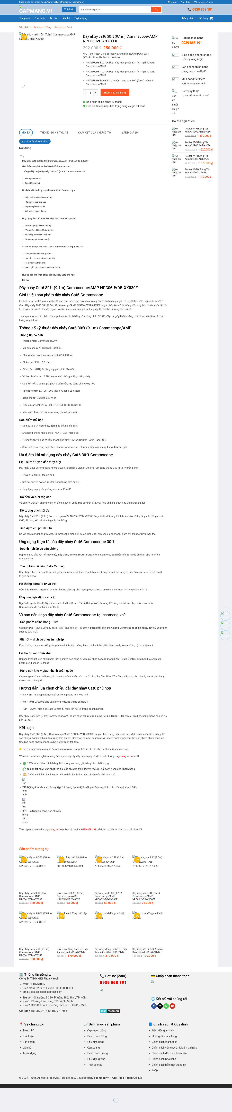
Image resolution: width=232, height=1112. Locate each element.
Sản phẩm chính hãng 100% (38, 253)
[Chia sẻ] (23, 1091)
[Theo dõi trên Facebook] (154, 1006)
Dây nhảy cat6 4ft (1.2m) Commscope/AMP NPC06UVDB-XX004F (108, 896)
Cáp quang (93, 1047)
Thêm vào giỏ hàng (115, 92)
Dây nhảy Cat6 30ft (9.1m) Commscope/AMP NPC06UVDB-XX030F (55, 161)
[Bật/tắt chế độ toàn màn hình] (13, 1091)
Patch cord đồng (42, 27)
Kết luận (26, 280)
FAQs (155, 1070)
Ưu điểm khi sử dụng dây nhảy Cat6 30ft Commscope (48, 190)
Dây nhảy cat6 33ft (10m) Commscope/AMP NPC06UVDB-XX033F (33, 896)
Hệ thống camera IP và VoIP (38, 234)
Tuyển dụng (80, 18)
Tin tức (53, 18)
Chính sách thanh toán (164, 1041)
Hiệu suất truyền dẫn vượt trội (38, 197)
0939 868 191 (202, 9)
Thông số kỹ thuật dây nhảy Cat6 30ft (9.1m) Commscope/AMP (53, 171)
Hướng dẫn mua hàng (164, 1036)
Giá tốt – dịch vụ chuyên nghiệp (40, 258)
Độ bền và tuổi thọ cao (35, 202)
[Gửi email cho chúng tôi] (160, 1006)
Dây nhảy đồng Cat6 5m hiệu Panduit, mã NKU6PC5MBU (72, 951)
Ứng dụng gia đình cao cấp (37, 239)
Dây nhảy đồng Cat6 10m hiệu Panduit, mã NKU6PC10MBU (111, 951)
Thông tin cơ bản (33, 178)
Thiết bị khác (94, 1064)
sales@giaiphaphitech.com (46, 991)
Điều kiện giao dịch (163, 1030)
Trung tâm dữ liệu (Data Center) (39, 230)
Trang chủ (24, 18)
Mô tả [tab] (26, 132)
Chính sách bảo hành (164, 1059)
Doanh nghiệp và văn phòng (38, 225)
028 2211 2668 (45, 988)
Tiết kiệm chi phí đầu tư (35, 211)
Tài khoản (172, 2)
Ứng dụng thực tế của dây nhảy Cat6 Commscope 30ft (49, 218)
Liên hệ (66, 18)
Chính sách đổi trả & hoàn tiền (169, 1053)
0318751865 (37, 984)
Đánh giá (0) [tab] (130, 132)
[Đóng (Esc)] (33, 1091)
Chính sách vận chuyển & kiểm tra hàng (174, 1047)
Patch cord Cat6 (63, 27)
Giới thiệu (40, 18)
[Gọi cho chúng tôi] (166, 1006)
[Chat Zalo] (225, 625)
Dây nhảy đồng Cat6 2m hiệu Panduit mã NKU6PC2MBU (148, 951)
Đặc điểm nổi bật (32, 183)
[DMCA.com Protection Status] (110, 1011)
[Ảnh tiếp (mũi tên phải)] (13, 1106)
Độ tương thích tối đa (35, 206)
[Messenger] (225, 635)
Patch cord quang (97, 1053)
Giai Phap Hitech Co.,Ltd (127, 1077)
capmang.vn (51, 829)
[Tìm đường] (225, 616)
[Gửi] (156, 9)
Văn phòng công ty (203, 2)
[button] (69, 9)
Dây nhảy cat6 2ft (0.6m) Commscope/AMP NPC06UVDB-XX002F (70, 896)
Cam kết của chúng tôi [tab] (95, 132)
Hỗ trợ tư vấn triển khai (35, 263)
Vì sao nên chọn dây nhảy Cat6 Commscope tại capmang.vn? (52, 246)
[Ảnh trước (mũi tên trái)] (3, 1106)
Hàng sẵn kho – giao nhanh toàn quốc (42, 267)
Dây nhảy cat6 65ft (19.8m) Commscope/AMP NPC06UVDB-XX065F (34, 952)
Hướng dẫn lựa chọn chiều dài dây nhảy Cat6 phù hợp (48, 275)
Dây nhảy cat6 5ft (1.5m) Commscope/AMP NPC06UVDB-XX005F (146, 896)
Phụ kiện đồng (95, 1041)
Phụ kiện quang (96, 1059)
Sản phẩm (186, 2)
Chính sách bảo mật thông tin (169, 1064)
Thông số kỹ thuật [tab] (54, 132)
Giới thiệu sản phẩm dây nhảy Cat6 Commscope (46, 166)
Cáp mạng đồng (96, 1030)
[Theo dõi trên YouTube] (172, 1006)
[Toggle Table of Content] (21, 157)
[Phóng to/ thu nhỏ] (3, 1091)
